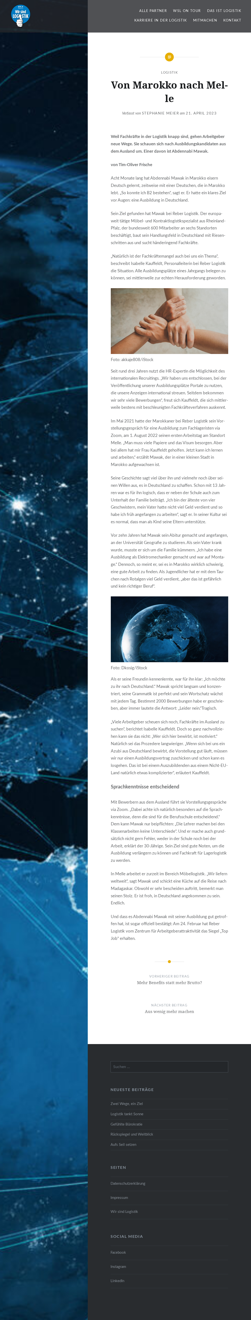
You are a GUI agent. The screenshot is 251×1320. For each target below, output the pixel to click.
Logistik (169, 72)
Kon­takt (232, 20)
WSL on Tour (187, 11)
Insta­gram (118, 1267)
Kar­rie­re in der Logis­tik (160, 20)
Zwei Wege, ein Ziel (127, 1104)
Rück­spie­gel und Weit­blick (132, 1134)
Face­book (118, 1252)
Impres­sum (119, 1198)
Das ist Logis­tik (224, 11)
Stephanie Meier (160, 113)
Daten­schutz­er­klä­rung (128, 1183)
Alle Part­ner (153, 11)
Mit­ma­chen (205, 20)
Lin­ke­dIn (117, 1281)
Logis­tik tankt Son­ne (127, 1114)
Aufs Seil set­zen (123, 1145)
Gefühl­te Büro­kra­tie (126, 1124)
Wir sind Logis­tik (124, 1212)
